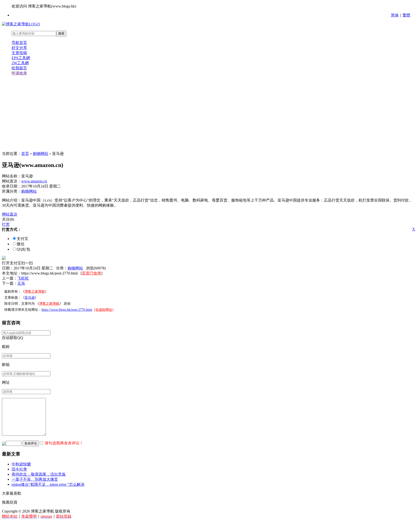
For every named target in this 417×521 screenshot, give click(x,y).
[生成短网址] (103, 309)
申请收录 (19, 73)
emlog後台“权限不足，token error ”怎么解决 (48, 484)
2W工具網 (20, 63)
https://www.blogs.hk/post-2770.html (67, 309)
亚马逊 (30, 297)
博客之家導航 (35, 291)
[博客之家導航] (21, 24)
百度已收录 (91, 273)
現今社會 (19, 469)
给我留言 (19, 68)
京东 (21, 283)
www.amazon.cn (34, 181)
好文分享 (19, 48)
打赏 (6, 224)
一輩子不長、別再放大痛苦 (35, 479)
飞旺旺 (23, 278)
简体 (395, 15)
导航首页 (19, 43)
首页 (25, 154)
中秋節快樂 (21, 464)
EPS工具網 (21, 58)
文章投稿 (19, 53)
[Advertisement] (208, 113)
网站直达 (9, 214)
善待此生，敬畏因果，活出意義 (39, 474)
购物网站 (40, 154)
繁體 (406, 15)
